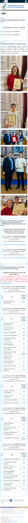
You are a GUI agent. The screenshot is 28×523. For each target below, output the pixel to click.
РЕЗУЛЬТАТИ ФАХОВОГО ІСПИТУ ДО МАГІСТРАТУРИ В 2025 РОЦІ (13, 268)
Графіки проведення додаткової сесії (13, 21)
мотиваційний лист (7, 283)
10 (23, 500)
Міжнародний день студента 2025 (13, 44)
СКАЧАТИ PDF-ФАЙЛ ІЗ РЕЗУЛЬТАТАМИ (14, 244)
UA (2, 1)
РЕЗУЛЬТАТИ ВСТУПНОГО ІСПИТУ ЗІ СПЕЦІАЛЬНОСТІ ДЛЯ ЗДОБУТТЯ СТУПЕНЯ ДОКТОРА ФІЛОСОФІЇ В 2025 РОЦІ (13, 223)
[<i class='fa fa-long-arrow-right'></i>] (2, 503)
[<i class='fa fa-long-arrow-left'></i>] (2, 500)
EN (5, 1)
